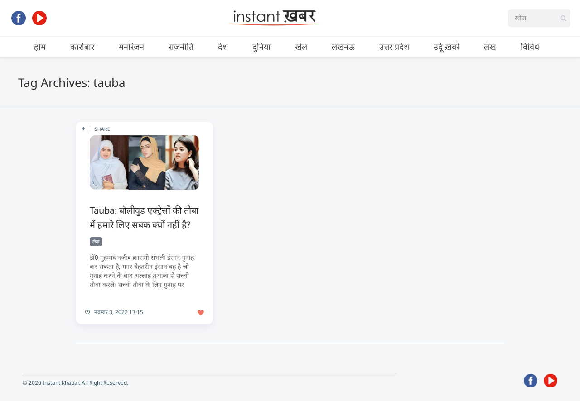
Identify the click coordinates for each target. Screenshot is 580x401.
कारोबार (82, 46)
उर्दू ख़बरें (446, 46)
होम (40, 46)
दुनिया (261, 46)
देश (223, 46)
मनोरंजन (131, 46)
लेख (490, 46)
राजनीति (181, 46)
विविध (530, 46)
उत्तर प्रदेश (394, 46)
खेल (301, 46)
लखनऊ (343, 46)
